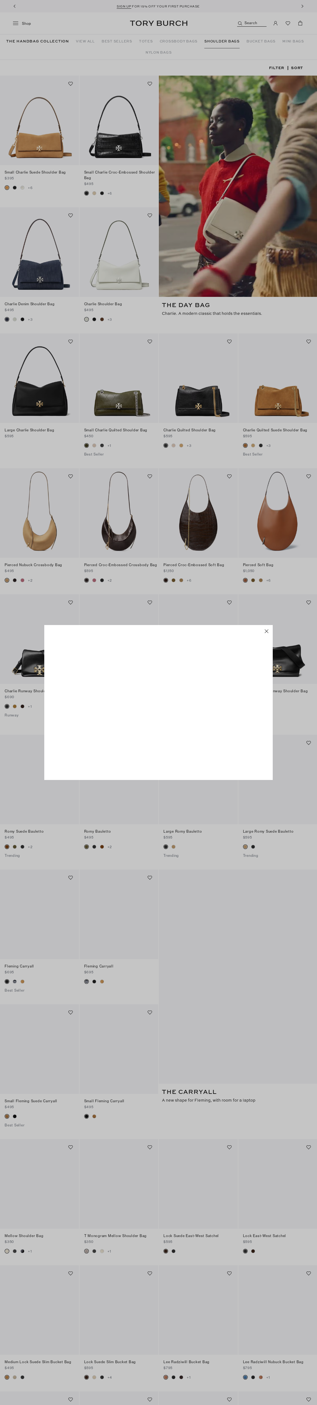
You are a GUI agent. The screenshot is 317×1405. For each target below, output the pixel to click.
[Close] (266, 631)
